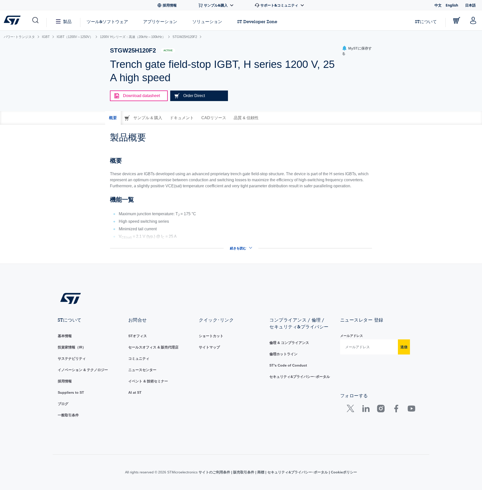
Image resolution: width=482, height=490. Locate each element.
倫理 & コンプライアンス (289, 343)
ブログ (63, 404)
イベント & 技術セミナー (148, 381)
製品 (67, 21)
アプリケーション (160, 21)
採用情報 (65, 381)
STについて (426, 21)
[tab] (113, 118)
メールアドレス (351, 336)
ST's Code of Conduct (288, 365)
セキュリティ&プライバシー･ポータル (299, 377)
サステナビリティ (72, 359)
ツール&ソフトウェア (107, 21)
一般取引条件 (68, 415)
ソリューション (207, 21)
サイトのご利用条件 (215, 472)
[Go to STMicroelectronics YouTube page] (411, 409)
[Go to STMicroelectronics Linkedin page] (366, 409)
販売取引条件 (243, 472)
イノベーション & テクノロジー (83, 370)
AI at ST (135, 392)
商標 (260, 472)
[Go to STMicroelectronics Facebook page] (396, 409)
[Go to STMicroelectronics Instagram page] (381, 409)
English (452, 5)
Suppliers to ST (71, 392)
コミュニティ (138, 359)
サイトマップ (209, 347)
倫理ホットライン (283, 354)
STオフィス (137, 336)
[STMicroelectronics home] (13, 20)
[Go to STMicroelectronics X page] (351, 409)
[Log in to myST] (473, 20)
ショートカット (211, 336)
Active (168, 50)
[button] (35, 20)
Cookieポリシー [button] (343, 472)
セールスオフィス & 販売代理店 (153, 347)
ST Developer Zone (257, 22)
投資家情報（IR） (72, 347)
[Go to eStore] (456, 20)
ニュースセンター (142, 370)
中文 (438, 5)
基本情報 (65, 336)
